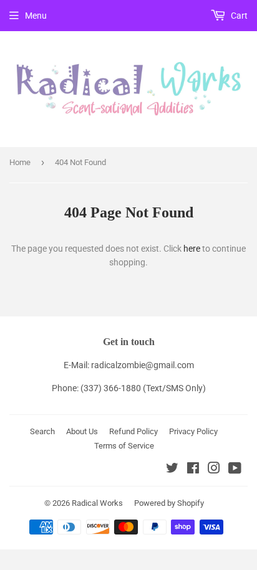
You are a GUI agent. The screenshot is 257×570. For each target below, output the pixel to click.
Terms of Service (124, 445)
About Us (82, 431)
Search (42, 431)
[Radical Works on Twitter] (172, 470)
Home (20, 162)
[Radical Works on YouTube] (234, 470)
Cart (238, 16)
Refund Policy (133, 431)
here (191, 249)
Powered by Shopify (169, 503)
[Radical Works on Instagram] (214, 470)
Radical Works (97, 503)
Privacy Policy (193, 431)
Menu (36, 16)
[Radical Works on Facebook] (193, 470)
